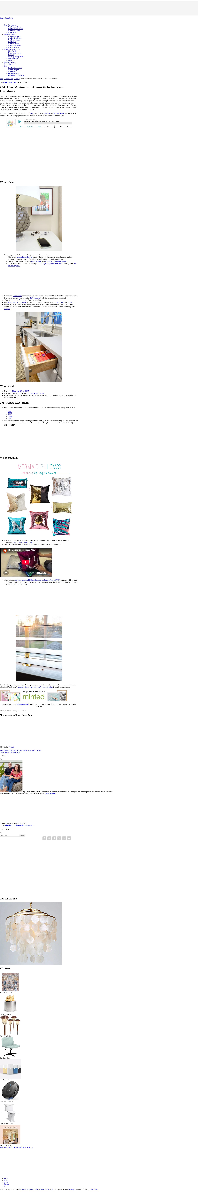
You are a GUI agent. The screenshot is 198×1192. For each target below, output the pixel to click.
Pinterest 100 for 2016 (35, 393)
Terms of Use (44, 1189)
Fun (53, 1189)
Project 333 (23, 300)
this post (7, 309)
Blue (62, 302)
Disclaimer (24, 1189)
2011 (10, 416)
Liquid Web (94, 1189)
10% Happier (35, 298)
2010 (10, 418)
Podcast (16, 79)
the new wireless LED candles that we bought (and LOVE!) (37, 580)
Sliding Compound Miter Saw (50, 263)
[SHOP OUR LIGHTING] (31, 964)
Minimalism (17, 296)
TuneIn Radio (59, 113)
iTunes (30, 113)
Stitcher (47, 113)
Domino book (36, 261)
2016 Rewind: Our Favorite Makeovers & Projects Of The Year (20, 750)
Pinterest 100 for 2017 (20, 391)
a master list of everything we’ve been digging (35, 687)
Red (57, 302)
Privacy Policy (34, 1189)
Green (70, 302)
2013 (10, 412)
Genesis (71, 1189)
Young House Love (6, 18)
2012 (10, 414)
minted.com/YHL (23, 704)
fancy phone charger (24, 257)
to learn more (24, 825)
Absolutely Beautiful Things (55, 261)
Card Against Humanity (17, 302)
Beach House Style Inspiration (10, 752)
